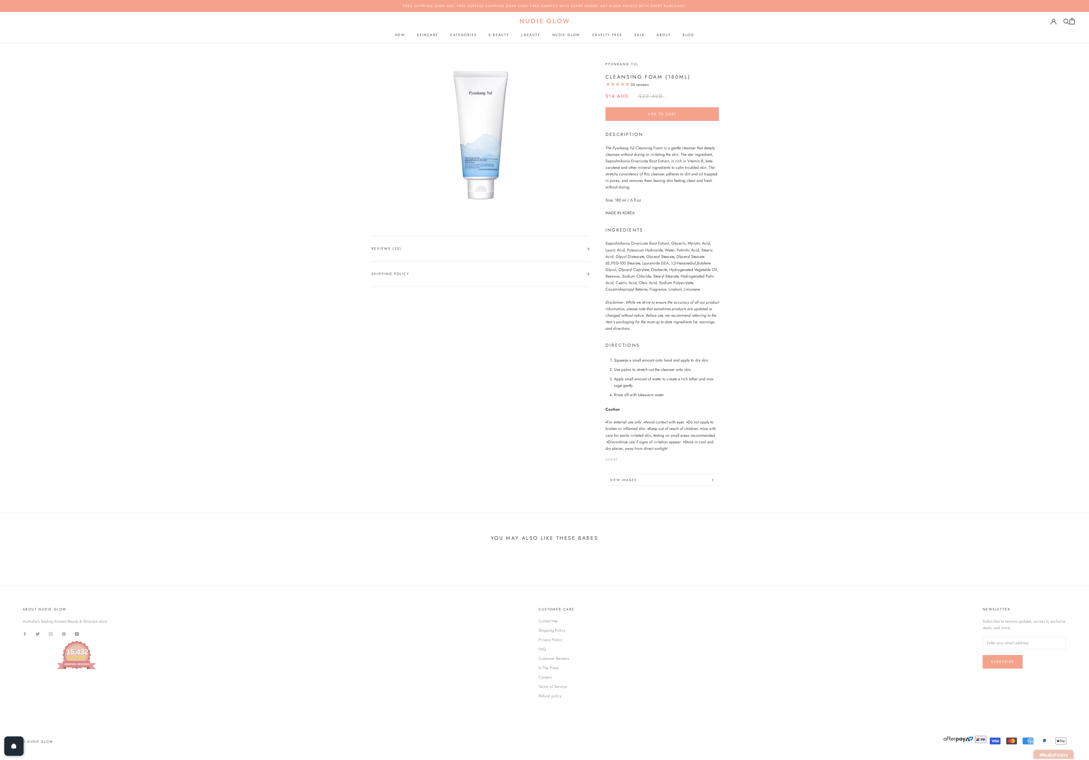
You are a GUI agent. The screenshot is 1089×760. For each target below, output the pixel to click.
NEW (400, 34)
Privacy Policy (550, 640)
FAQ (542, 649)
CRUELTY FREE (607, 34)
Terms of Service (553, 686)
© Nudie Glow (38, 741)
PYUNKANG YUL (622, 64)
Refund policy (550, 696)
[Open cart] (1072, 21)
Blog (688, 34)
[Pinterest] (638, 458)
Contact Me (548, 621)
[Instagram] (51, 633)
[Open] (14, 746)
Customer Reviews (554, 658)
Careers (545, 677)
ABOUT (664, 34)
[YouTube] (77, 633)
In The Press (549, 668)
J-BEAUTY (531, 34)
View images (623, 480)
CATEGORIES (463, 34)
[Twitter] (630, 458)
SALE (639, 34)
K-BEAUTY (499, 34)
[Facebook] (623, 458)
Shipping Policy (390, 273)
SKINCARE (427, 34)
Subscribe (1002, 661)
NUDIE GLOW (566, 34)
